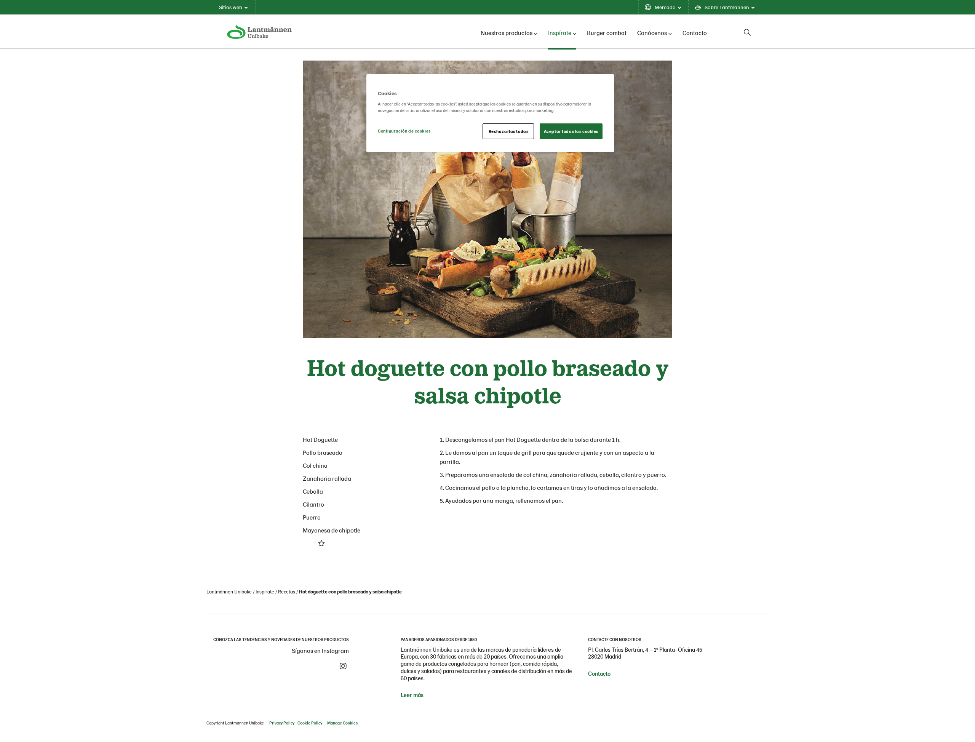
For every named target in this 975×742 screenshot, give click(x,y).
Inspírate (559, 32)
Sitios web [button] (230, 7)
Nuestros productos (506, 32)
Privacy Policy (281, 722)
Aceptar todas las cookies (571, 131)
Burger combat (607, 32)
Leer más (412, 694)
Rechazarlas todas (509, 131)
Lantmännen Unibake (229, 591)
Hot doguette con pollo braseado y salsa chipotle (350, 591)
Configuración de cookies (404, 130)
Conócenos (652, 32)
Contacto (694, 32)
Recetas (286, 591)
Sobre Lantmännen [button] (727, 7)
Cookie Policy (309, 722)
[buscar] (747, 32)
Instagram (343, 666)
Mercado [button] (665, 7)
